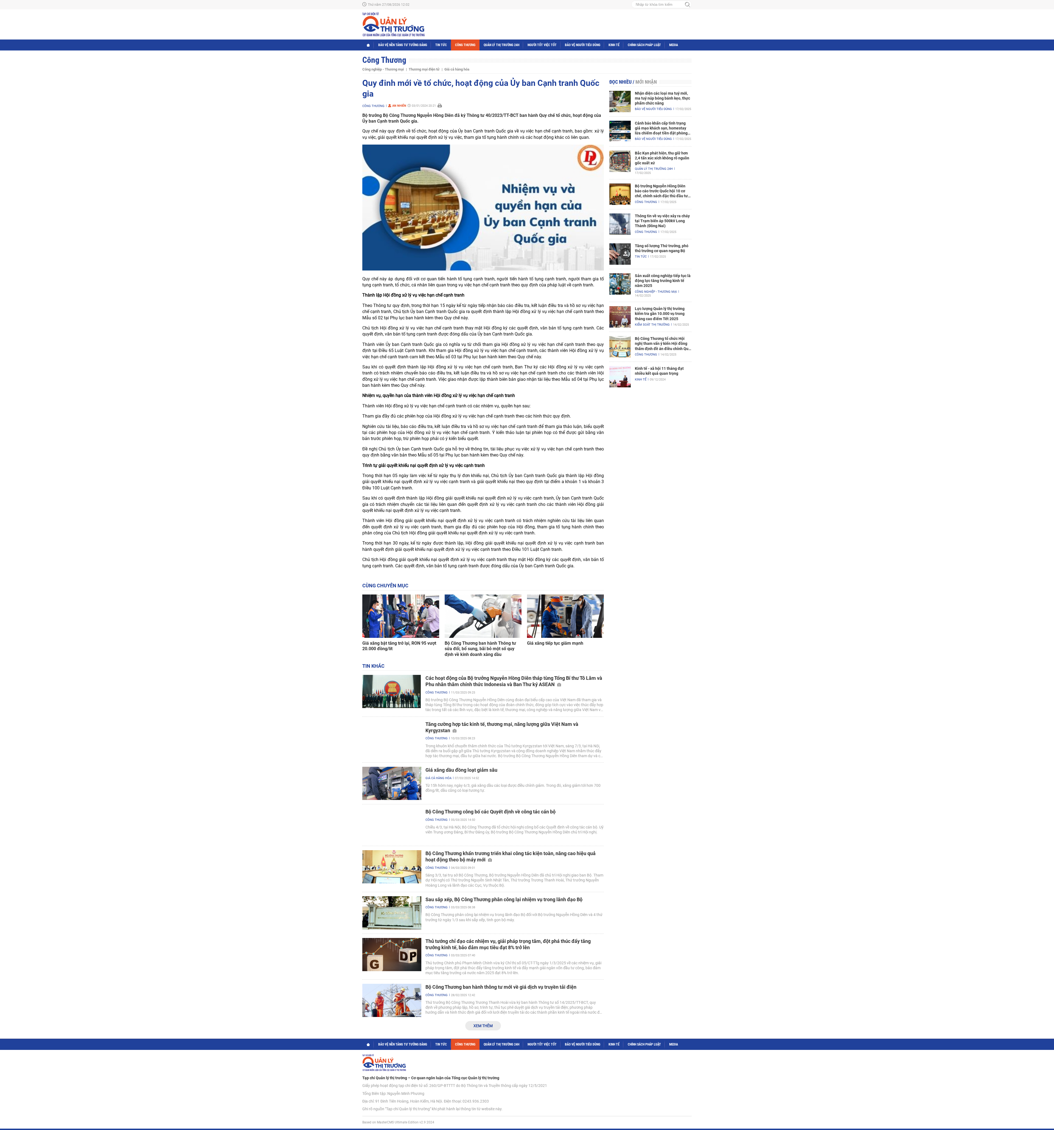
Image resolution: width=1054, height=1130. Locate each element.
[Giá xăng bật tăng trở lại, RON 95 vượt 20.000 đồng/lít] (400, 616)
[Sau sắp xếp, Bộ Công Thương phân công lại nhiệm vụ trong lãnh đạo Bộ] (391, 912)
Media (673, 45)
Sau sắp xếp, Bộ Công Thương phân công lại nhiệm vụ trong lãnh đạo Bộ (503, 899)
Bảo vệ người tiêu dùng (582, 45)
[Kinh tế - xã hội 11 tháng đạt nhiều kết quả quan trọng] (620, 376)
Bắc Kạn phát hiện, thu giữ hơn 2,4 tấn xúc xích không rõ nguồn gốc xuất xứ (662, 158)
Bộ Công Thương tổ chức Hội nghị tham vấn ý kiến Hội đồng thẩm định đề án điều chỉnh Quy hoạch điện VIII (662, 343)
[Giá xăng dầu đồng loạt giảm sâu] (391, 783)
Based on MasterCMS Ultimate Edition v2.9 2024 (398, 1122)
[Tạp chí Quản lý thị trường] (393, 24)
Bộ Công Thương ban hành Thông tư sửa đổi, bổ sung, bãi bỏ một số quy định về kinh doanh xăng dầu (480, 649)
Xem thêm (483, 1026)
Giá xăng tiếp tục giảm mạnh (555, 643)
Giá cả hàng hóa (456, 69)
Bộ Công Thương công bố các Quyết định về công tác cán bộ (490, 812)
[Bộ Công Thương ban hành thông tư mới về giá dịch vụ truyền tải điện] (391, 1000)
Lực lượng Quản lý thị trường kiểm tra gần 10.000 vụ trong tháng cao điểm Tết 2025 (660, 313)
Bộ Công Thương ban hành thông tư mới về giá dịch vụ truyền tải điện (500, 987)
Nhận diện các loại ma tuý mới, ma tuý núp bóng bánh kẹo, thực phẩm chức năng (662, 98)
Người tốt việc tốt (542, 45)
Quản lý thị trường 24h (501, 45)
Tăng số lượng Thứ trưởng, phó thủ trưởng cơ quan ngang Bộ (661, 248)
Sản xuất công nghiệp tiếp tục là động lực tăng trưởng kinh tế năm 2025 (663, 281)
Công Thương (465, 45)
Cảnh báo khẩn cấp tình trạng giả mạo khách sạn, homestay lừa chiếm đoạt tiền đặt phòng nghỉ (661, 128)
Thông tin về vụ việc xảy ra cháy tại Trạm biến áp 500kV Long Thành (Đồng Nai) (662, 221)
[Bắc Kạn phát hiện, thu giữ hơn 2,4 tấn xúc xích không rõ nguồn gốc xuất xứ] (620, 161)
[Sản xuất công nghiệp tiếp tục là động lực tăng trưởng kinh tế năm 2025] (620, 284)
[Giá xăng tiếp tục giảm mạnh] (565, 616)
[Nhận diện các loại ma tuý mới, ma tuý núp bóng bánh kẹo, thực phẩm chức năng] (620, 101)
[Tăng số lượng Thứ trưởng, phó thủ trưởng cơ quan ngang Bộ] (620, 254)
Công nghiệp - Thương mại (383, 69)
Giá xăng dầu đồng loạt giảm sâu (461, 770)
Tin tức (441, 45)
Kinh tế (614, 45)
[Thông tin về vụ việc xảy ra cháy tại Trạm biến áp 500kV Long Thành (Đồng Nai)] (620, 224)
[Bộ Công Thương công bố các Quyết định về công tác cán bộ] (391, 825)
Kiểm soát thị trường (652, 324)
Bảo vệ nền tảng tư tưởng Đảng (402, 45)
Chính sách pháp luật (644, 45)
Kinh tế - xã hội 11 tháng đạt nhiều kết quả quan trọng (659, 371)
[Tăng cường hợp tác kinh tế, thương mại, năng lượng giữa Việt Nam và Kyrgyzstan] (391, 737)
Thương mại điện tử (424, 69)
